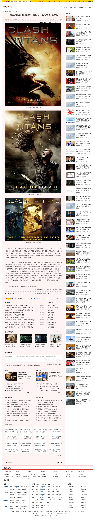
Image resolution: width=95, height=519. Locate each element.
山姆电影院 (51, 324)
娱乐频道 (5, 11)
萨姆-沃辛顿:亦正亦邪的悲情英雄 (14, 317)
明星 (11, 487)
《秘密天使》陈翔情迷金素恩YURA (15, 384)
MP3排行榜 (84, 495)
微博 (82, 1)
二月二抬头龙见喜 (11, 293)
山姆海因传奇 (51, 327)
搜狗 (29, 1)
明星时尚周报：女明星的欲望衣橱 (14, 388)
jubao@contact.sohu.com (53, 516)
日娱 (24, 503)
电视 (18, 487)
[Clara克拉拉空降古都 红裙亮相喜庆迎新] (55, 431)
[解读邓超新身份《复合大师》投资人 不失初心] (40, 445)
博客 (79, 1)
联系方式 (46, 511)
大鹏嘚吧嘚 (12, 492)
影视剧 (57, 491)
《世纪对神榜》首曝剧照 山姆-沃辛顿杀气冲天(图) (19, 324)
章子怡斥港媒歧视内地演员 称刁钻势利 (47, 409)
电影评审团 (12, 497)
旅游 (33, 497)
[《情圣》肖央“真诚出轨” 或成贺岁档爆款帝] (26, 445)
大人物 (25, 492)
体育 (43, 1)
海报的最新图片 (52, 305)
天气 (37, 497)
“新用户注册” (33, 365)
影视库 (16, 506)
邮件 (76, 1)
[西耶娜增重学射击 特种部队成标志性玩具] (56, 338)
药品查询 (83, 489)
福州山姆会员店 (52, 322)
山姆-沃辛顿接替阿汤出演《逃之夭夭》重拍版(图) (19, 322)
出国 (53, 495)
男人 (44, 499)
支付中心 (25, 511)
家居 (41, 491)
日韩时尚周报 (9, 390)
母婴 (37, 495)
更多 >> (29, 393)
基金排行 (83, 487)
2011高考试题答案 (8, 476)
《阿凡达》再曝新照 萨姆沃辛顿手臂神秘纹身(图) (19, 307)
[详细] (28, 378)
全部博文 (82, 511)
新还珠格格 (6, 474)
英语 (60, 495)
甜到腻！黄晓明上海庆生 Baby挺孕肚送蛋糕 (18, 420)
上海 (44, 503)
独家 (17, 503)
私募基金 (43, 474)
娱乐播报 (12, 489)
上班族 (55, 472)
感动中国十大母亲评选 (21, 476)
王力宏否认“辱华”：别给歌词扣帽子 (46, 413)
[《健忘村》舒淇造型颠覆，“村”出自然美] (40, 431)
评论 (44, 487)
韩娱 (20, 503)
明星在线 (12, 495)
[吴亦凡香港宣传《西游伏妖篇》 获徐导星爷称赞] (11, 431)
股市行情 (71, 495)
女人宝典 (83, 505)
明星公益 (12, 500)
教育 (49, 495)
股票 (37, 489)
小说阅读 (83, 507)
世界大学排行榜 (82, 476)
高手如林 (55, 474)
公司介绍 (66, 511)
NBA (53, 487)
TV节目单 (71, 505)
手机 (41, 499)
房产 (62, 1)
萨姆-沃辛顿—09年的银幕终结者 (14, 315)
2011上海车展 (31, 474)
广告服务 (35, 511)
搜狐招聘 (30, 511)
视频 (69, 1)
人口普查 (80, 474)
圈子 (37, 503)
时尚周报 (18, 495)
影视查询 (71, 489)
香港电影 (23, 500)
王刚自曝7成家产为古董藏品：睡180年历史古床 (50, 415)
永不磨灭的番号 (7, 472)
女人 (66, 1)
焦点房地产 (25, 1)
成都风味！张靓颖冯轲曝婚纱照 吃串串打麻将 (18, 413)
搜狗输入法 (71, 487)
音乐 (22, 487)
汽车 (59, 1)
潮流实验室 (19, 492)
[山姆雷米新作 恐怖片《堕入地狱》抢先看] (11, 338)
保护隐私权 (52, 511)
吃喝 (44, 497)
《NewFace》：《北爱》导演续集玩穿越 (48, 388)
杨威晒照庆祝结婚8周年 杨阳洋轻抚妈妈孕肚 (18, 406)
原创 (57, 497)
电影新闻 (18, 11)
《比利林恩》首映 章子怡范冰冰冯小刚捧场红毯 (19, 400)
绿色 (60, 497)
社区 (23, 489)
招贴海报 (50, 320)
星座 (44, 495)
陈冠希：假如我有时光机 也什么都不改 (47, 420)
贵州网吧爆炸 (44, 476)
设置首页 (13, 511)
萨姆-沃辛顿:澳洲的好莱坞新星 (14, 312)
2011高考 (68, 476)
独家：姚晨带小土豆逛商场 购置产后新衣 (17, 411)
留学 (57, 495)
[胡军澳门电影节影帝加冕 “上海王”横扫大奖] (55, 445)
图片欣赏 (83, 497)
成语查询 (71, 491)
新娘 (41, 495)
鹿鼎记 (37, 505)
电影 (15, 487)
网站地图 (71, 511)
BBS (86, 1)
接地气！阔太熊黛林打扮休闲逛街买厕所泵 (17, 415)
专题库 (21, 506)
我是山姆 (50, 317)
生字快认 (71, 507)
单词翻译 (83, 499)
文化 (49, 497)
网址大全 (71, 499)
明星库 (11, 506)
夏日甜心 (18, 472)
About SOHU (59, 511)
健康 (41, 497)
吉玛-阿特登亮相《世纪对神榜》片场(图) (17, 305)
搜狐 (12, 1)
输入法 (37, 507)
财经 (33, 489)
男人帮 (90, 7)
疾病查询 (71, 497)
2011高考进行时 (70, 472)
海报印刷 (50, 310)
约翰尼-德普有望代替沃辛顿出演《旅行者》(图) (19, 310)
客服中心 (41, 511)
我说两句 (90, 1)
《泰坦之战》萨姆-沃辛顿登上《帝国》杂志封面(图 (20, 320)
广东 (48, 503)
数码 (37, 499)
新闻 (33, 487)
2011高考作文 (56, 476)
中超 (57, 487)
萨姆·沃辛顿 (51, 312)
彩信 (49, 505)
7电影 (29, 472)
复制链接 (51, 22)
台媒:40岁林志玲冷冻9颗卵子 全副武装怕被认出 (50, 418)
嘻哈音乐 (12, 503)
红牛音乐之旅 (71, 7)
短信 (42, 505)
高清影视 (18, 489)
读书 (53, 497)
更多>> (60, 455)
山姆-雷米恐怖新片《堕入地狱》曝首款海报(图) (19, 327)
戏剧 (25, 487)
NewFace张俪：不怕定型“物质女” (14, 386)
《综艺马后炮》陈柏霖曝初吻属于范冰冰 (48, 386)
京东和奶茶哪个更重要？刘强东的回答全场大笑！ (19, 404)
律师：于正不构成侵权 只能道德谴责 (47, 411)
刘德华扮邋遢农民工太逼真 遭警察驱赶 (47, 406)
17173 (20, 1)
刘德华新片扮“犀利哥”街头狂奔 (45, 402)
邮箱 (41, 503)
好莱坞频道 (11, 11)
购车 (37, 491)
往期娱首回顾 (21, 508)
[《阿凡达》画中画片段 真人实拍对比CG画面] (26, 338)
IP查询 (82, 491)
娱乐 (49, 1)
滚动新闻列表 (13, 508)
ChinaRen (16, 1)
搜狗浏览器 (71, 503)
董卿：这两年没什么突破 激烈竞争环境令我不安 (50, 400)
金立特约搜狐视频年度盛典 (82, 7)
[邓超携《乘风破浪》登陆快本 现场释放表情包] (26, 431)
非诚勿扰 (68, 474)
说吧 (45, 507)
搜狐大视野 (81, 472)
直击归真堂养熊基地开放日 (42, 293)
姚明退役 (18, 474)
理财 (41, 489)
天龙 (33, 505)
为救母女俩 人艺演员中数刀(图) (46, 404)
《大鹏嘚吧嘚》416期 (54, 373)
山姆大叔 (50, 315)
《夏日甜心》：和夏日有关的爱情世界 (47, 390)
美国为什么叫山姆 (53, 307)
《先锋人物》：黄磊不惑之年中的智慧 (47, 384)
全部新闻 (76, 511)
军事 (37, 487)
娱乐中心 (6, 484)
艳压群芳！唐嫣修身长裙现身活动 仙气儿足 (18, 409)
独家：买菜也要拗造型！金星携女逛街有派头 (18, 402)
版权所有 (63, 514)
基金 (44, 489)
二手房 (45, 491)
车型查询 (83, 503)
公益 (41, 487)
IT (56, 1)
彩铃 (45, 505)
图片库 (25, 506)
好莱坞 (17, 500)
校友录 (59, 499)
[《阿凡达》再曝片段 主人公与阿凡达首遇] (41, 338)
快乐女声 (43, 472)
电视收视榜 (19, 497)
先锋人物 (24, 495)
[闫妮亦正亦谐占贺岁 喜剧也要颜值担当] (11, 445)
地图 (42, 507)
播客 (72, 1)
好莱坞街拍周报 (17, 390)
